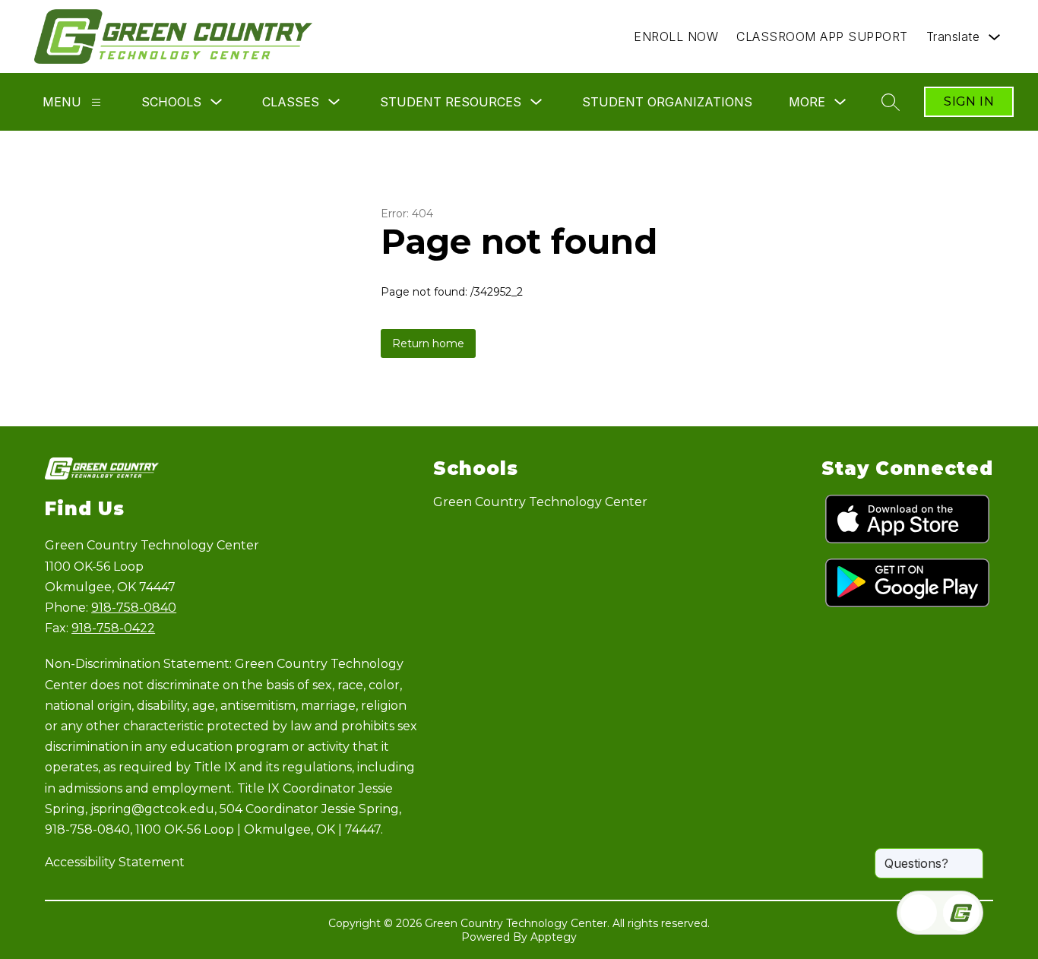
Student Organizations (667, 101)
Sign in (969, 101)
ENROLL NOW (676, 36)
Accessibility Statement (115, 862)
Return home (428, 343)
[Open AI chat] (961, 912)
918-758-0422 (113, 628)
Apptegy (553, 937)
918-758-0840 (133, 607)
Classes (290, 101)
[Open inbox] (918, 912)
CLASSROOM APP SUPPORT (822, 36)
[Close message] (971, 855)
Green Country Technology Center (540, 502)
